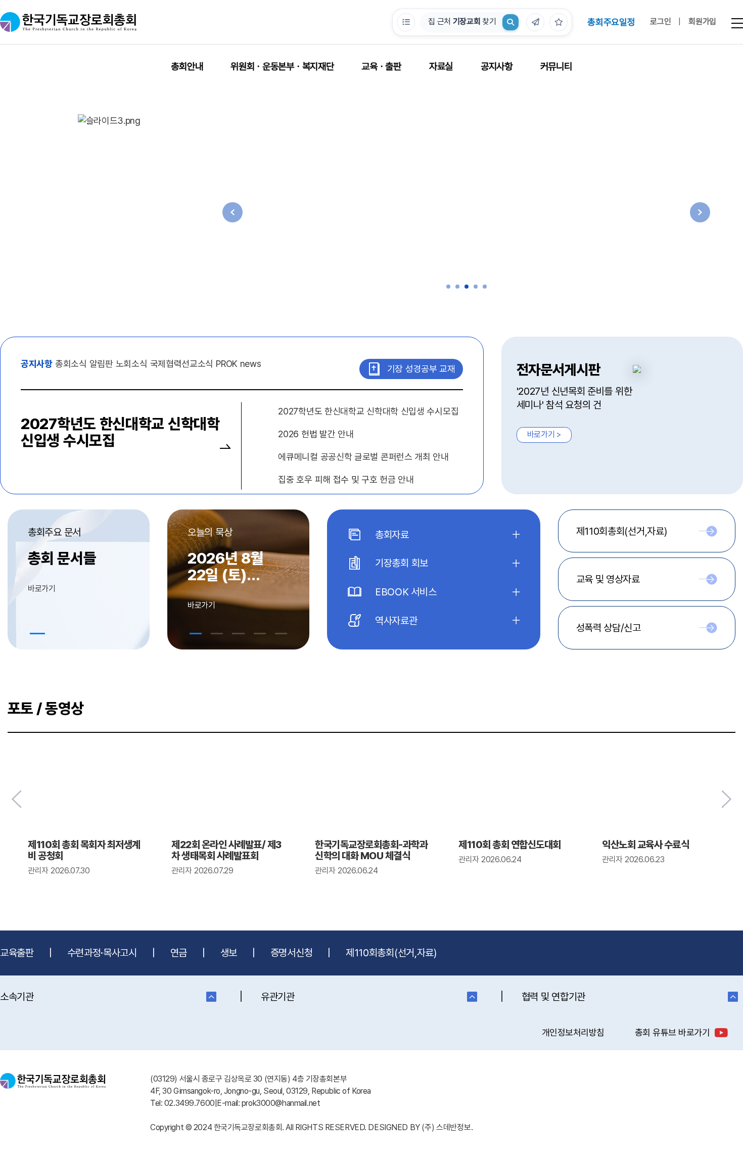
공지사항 (497, 66)
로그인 (660, 21)
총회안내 (187, 66)
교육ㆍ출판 (381, 66)
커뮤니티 (556, 66)
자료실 (441, 66)
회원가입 (702, 21)
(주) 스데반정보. (447, 1127)
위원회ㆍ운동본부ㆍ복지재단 (282, 66)
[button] (448, 287)
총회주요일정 (611, 22)
